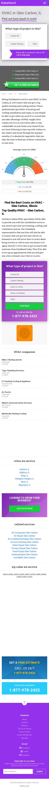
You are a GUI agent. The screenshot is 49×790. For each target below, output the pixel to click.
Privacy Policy (24, 732)
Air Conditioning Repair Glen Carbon (24, 539)
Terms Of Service (24, 729)
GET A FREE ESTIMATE (26, 85)
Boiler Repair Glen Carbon (24, 545)
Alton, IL (24, 482)
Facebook (25, 748)
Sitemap (24, 738)
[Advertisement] (24, 438)
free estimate (29, 662)
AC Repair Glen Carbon (24, 536)
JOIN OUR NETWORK (25, 509)
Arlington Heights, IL (24, 478)
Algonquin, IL (24, 485)
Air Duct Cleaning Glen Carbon (24, 542)
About (24, 719)
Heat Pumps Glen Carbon (24, 551)
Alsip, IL (24, 475)
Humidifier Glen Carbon (24, 557)
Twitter (26, 751)
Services (24, 726)
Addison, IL (24, 472)
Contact (24, 722)
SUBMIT (40, 772)
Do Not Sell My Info (24, 735)
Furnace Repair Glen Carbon (25, 548)
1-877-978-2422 (23, 55)
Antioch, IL (24, 469)
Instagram (25, 755)
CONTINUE (24, 306)
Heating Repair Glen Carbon (24, 554)
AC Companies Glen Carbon (25, 532)
